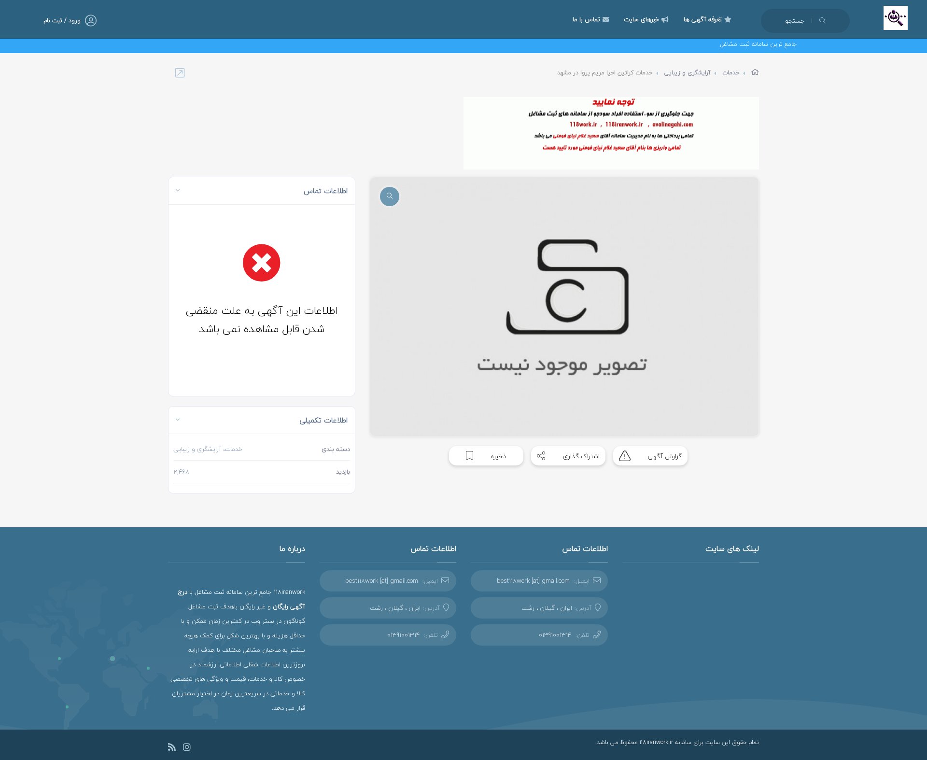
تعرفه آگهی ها (703, 19)
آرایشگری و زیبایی (687, 73)
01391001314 (555, 635)
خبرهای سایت (641, 19)
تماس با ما (586, 19)
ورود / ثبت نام (62, 20)
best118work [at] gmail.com (533, 581)
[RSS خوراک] (172, 749)
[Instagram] (187, 749)
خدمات (731, 73)
